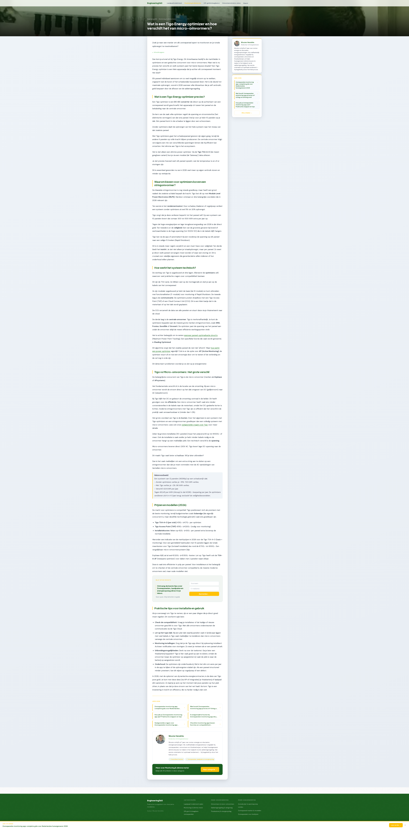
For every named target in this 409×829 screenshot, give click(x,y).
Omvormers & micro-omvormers (222, 804)
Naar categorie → (210, 769)
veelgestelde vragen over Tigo (195, 425)
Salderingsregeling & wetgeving (222, 808)
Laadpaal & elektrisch (174, 3)
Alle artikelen (246, 113)
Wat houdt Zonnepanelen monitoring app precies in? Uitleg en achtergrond (245, 95)
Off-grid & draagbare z (212, 3)
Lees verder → (396, 825)
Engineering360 (154, 3)
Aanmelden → (204, 594)
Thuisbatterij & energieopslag (221, 811)
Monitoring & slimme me (192, 3)
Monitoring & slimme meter (167, 19)
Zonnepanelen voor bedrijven (248, 814)
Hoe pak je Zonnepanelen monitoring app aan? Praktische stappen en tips (245, 105)
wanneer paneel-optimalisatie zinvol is (201, 335)
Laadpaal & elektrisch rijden (193, 804)
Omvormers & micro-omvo (231, 3)
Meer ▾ (245, 3)
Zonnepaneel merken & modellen (249, 811)
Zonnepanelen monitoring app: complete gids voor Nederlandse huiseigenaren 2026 (245, 85)
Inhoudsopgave (158, 52)
